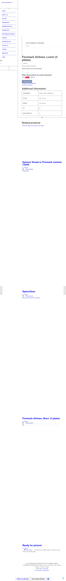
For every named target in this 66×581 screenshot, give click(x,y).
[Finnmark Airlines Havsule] (65, 290)
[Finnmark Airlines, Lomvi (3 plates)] (40, 1)
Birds (29, 83)
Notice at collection (23, 579)
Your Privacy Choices (38, 579)
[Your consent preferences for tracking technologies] (63, 578)
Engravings (33, 83)
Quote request (27, 81)
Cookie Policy (46, 570)
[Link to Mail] (4, 68)
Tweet (23, 77)
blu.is (41, 568)
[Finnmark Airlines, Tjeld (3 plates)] (1, 290)
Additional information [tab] (27, 85)
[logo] (9, 4)
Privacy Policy (38, 570)
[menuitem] (9, 11)
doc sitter (45, 568)
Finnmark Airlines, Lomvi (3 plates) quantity (32, 68)
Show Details (30, 169)
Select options (28, 550)
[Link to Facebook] (13, 68)
